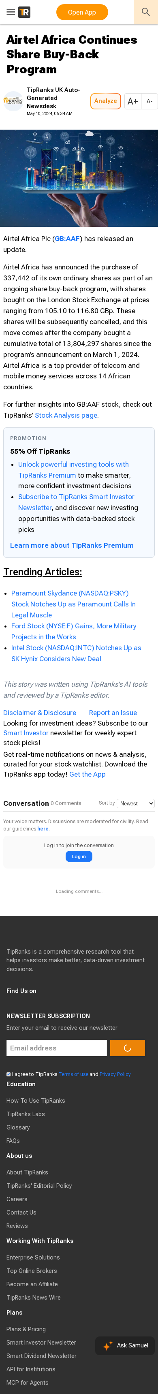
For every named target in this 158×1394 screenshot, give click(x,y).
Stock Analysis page (66, 461)
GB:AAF (67, 263)
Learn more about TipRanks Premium (72, 591)
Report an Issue (113, 759)
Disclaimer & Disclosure (39, 759)
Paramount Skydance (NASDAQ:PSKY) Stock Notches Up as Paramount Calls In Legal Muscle (73, 650)
